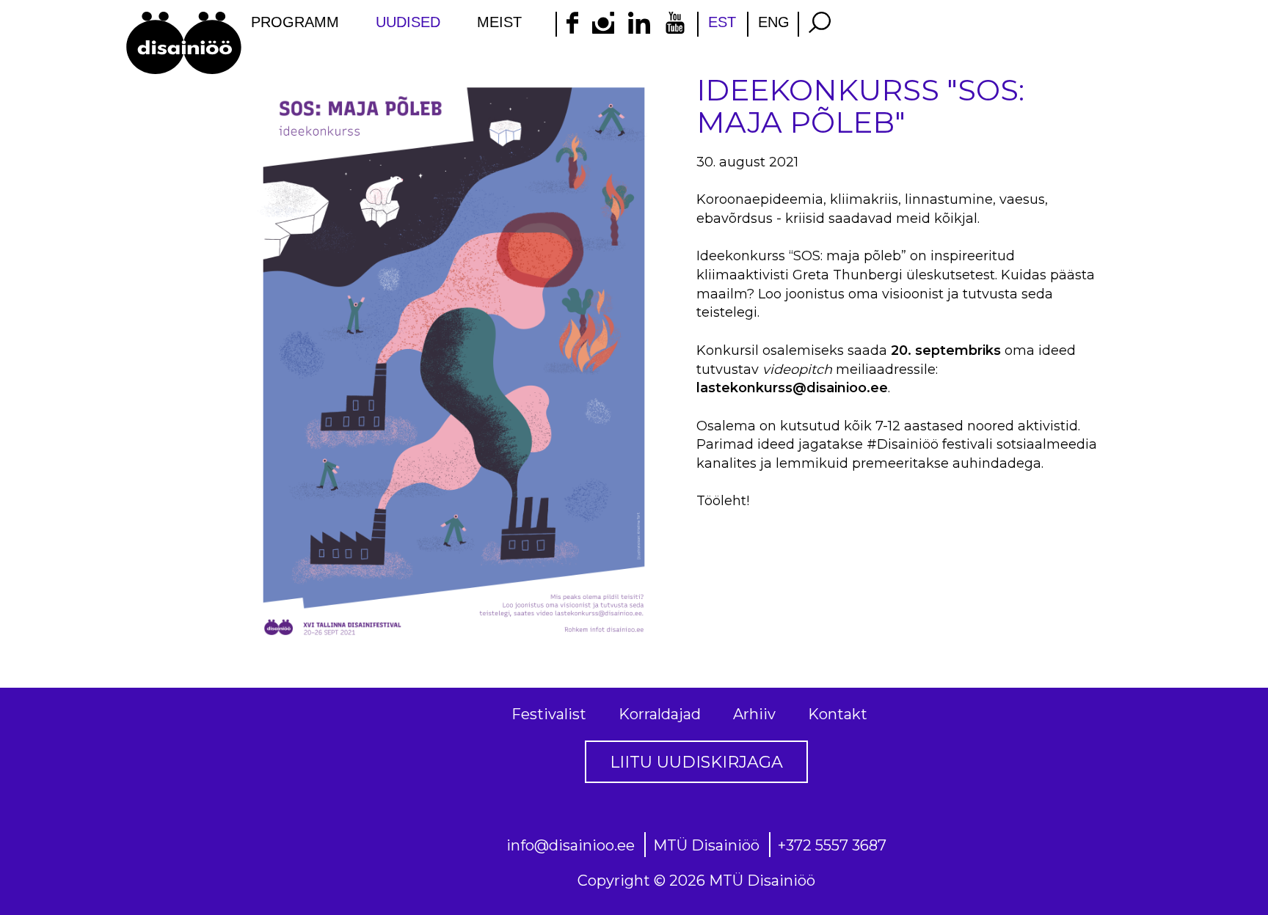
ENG (774, 22)
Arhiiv (754, 714)
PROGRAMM (295, 22)
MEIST (499, 22)
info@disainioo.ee (570, 845)
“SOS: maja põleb (845, 256)
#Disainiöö (903, 444)
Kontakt (837, 714)
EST (722, 22)
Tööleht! (722, 501)
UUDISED (408, 22)
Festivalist (548, 714)
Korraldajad (660, 714)
